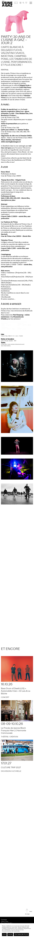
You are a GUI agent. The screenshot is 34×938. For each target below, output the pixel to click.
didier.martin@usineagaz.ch (11, 142)
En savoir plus (21, 934)
